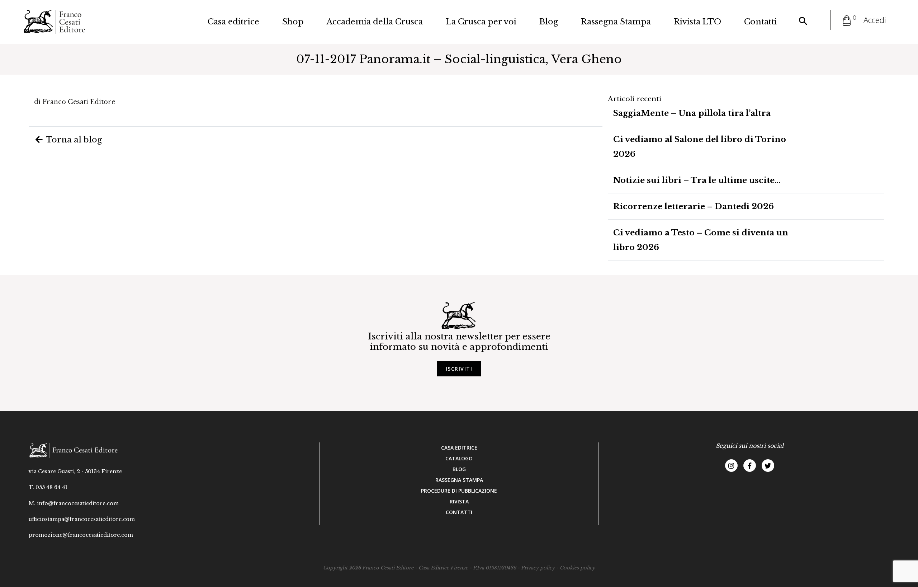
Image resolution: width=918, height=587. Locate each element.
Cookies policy (577, 568)
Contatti (760, 22)
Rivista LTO (697, 22)
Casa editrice (233, 22)
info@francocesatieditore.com (78, 503)
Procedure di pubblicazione (459, 490)
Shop (293, 22)
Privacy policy (538, 568)
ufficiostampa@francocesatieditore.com (82, 519)
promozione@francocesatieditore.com (81, 535)
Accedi (874, 19)
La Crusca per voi (481, 22)
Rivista (459, 501)
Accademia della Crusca (375, 22)
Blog (548, 22)
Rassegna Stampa (616, 22)
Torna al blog (73, 140)
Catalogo (459, 458)
